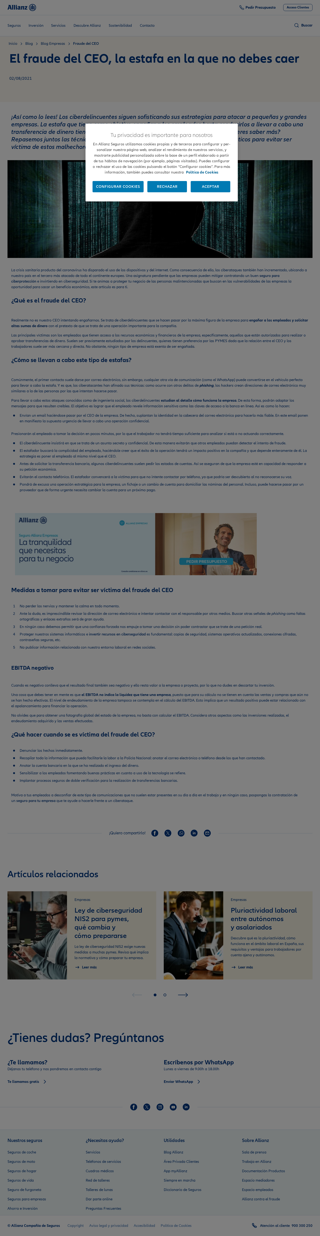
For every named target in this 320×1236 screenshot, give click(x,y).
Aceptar (210, 186)
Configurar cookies (118, 186)
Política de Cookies (202, 172)
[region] (162, 162)
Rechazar (167, 186)
